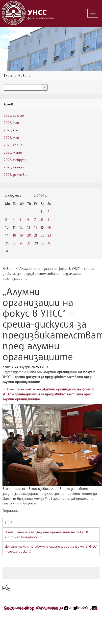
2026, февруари (16, 160)
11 (14, 227)
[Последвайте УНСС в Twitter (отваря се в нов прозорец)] (75, 608)
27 (28, 243)
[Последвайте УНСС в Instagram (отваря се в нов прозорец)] (85, 608)
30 (49, 243)
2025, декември (16, 174)
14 (35, 227)
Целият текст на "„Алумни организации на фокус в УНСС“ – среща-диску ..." (51, 548)
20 (29, 235)
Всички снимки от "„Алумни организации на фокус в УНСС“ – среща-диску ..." (46, 534)
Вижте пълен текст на (48, 394)
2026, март (13, 152)
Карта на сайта (19, 607)
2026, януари (14, 167)
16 (49, 227)
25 (15, 243)
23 (49, 235)
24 (7, 243)
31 (6, 251)
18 (14, 235)
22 (43, 235)
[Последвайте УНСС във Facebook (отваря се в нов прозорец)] (66, 608)
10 (7, 227)
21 (35, 235)
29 (43, 243)
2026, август (14, 115)
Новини (8, 268)
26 (21, 243)
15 (42, 227)
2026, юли (11, 122)
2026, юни (11, 130)
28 (36, 243)
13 (28, 227)
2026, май (11, 137)
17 (6, 235)
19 (21, 235)
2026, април (13, 145)
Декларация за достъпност (62, 607)
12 (21, 227)
